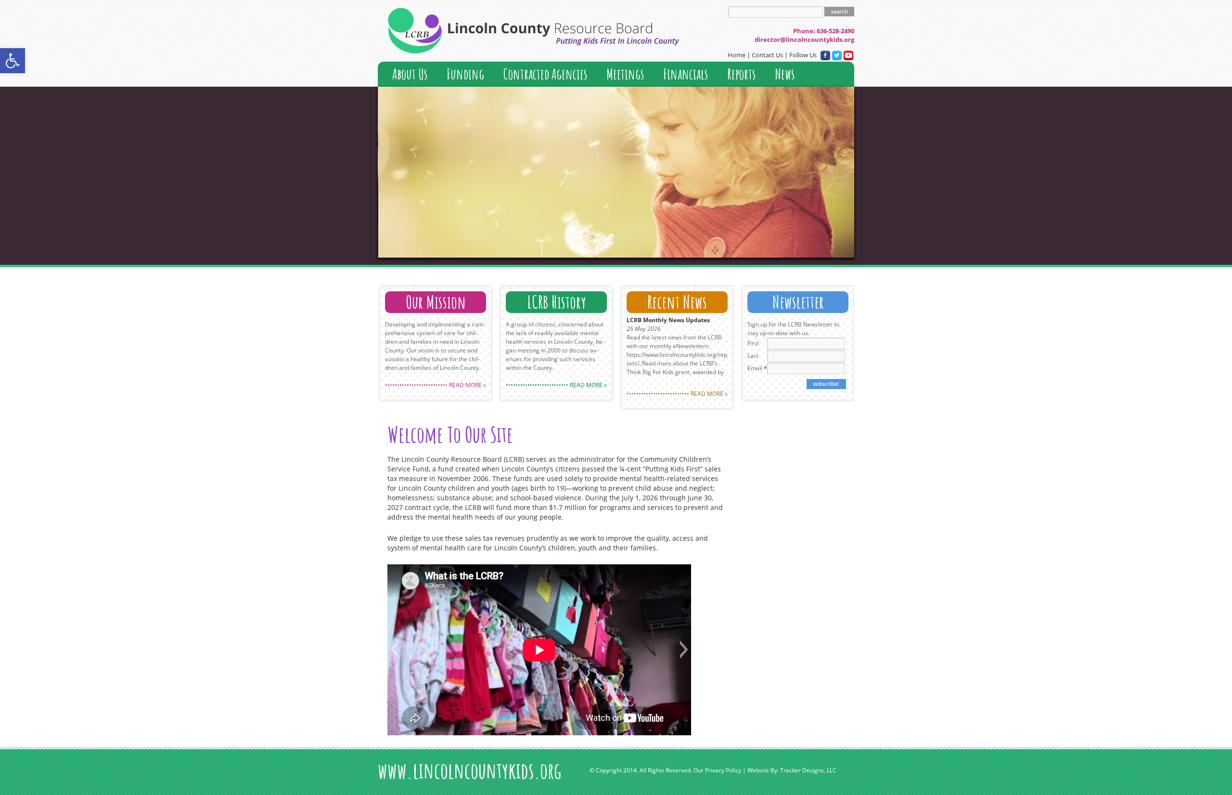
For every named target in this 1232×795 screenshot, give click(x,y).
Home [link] (736, 55)
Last (752, 356)
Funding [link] (465, 74)
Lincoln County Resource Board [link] (533, 30)
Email (757, 368)
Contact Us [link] (767, 55)
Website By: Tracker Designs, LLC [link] (791, 770)
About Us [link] (409, 74)
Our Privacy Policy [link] (717, 770)
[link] (12, 60)
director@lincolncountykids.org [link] (804, 39)
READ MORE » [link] (467, 385)
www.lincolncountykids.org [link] (470, 770)
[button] (394, 649)
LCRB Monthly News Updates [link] (668, 320)
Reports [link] (741, 74)
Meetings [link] (625, 74)
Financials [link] (685, 74)
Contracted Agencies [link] (545, 74)
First (753, 343)
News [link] (785, 74)
